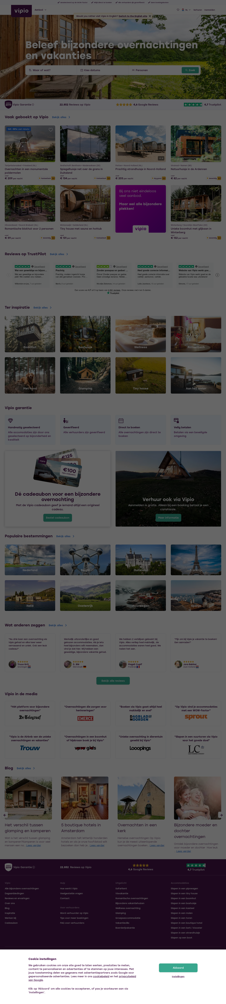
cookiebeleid (101, 976)
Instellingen (178, 976)
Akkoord (178, 967)
